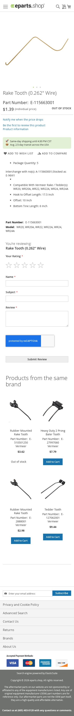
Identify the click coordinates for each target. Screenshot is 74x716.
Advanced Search (15, 613)
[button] (33, 87)
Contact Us (11, 621)
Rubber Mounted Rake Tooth (21, 432)
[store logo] (27, 6)
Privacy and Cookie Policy (21, 605)
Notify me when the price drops (23, 119)
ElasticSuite (51, 673)
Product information (15, 129)
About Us (9, 646)
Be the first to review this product (24, 125)
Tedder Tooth (53, 509)
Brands (8, 638)
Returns (8, 630)
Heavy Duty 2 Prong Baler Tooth (53, 432)
